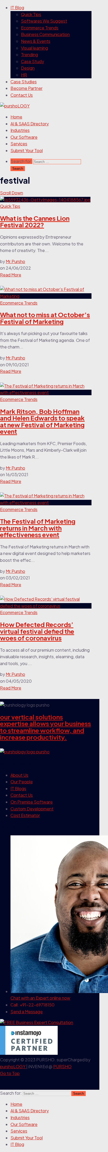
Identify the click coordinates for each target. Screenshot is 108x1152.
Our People (21, 781)
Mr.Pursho (15, 261)
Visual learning (34, 48)
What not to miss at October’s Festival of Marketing (45, 318)
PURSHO (62, 1066)
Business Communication (45, 34)
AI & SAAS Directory (29, 123)
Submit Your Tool (26, 150)
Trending (29, 54)
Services (18, 143)
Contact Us (21, 95)
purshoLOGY (13, 1066)
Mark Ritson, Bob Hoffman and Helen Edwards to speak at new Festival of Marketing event (42, 421)
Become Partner (26, 88)
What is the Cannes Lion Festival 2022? (34, 221)
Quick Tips (31, 14)
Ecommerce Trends (39, 27)
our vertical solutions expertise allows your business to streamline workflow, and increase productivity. (45, 727)
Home (16, 117)
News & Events (35, 41)
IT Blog (17, 7)
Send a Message (26, 1011)
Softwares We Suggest (44, 21)
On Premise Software (31, 802)
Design (28, 68)
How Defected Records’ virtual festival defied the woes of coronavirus (37, 631)
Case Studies (23, 81)
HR (24, 75)
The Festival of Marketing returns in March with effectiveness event (37, 527)
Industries (20, 130)
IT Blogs (18, 788)
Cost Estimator (25, 815)
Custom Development (31, 808)
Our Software (23, 137)
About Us (19, 775)
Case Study (32, 61)
